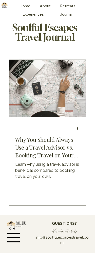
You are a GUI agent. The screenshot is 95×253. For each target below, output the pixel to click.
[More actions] (79, 128)
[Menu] (13, 237)
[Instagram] (10, 228)
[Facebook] (14, 228)
